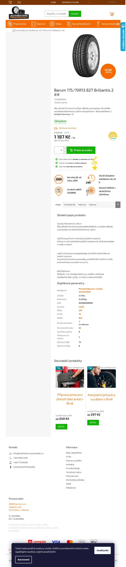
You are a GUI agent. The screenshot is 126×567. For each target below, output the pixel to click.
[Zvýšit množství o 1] (65, 148)
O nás (53, 2)
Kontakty (70, 464)
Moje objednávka (74, 453)
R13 (80, 318)
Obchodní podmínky (75, 480)
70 (80, 314)
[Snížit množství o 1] (65, 152)
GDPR (68, 484)
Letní (81, 306)
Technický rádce (73, 472)
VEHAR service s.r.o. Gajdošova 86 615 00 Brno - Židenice (19, 507)
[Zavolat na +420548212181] (13, 2)
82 (80, 328)
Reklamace (71, 487)
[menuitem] (17, 24)
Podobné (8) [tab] (69, 204)
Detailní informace (62, 114)
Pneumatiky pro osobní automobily (90, 290)
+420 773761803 (20, 462)
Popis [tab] (58, 204)
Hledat (75, 13)
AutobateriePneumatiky (24, 467)
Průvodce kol (72, 476)
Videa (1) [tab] (82, 204)
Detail (61, 426)
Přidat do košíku (83, 150)
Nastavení (23, 559)
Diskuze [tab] (92, 204)
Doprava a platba (70, 2)
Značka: (60, 102)
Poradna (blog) (73, 468)
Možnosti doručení (67, 128)
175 (80, 310)
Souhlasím (102, 550)
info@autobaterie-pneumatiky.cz (28, 453)
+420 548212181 (20, 458)
